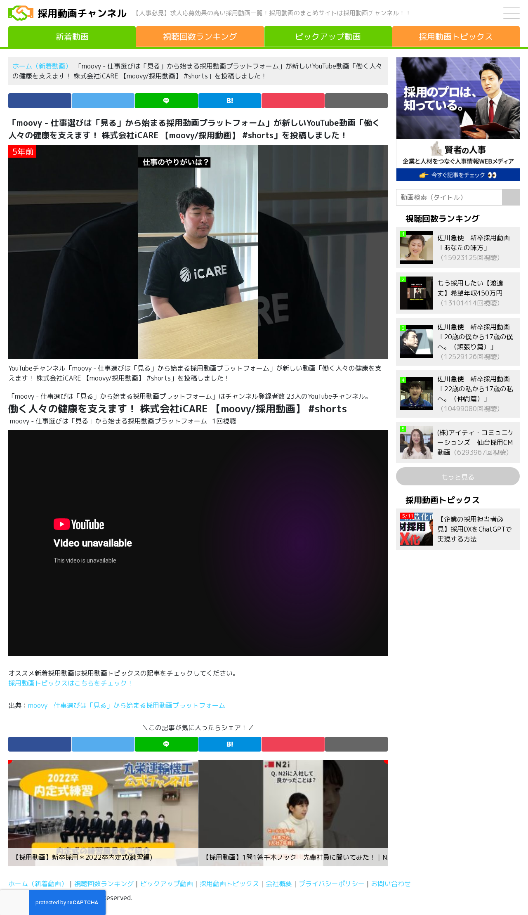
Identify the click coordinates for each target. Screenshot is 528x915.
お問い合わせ (391, 883)
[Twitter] (103, 100)
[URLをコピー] (356, 100)
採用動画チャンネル (82, 13)
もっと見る (457, 477)
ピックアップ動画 (166, 883)
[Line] (166, 100)
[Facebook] (39, 100)
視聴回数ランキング (104, 883)
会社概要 (279, 883)
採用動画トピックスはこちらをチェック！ (71, 683)
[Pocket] (293, 100)
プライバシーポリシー (332, 883)
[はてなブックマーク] (230, 100)
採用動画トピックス (229, 883)
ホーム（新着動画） (42, 66)
